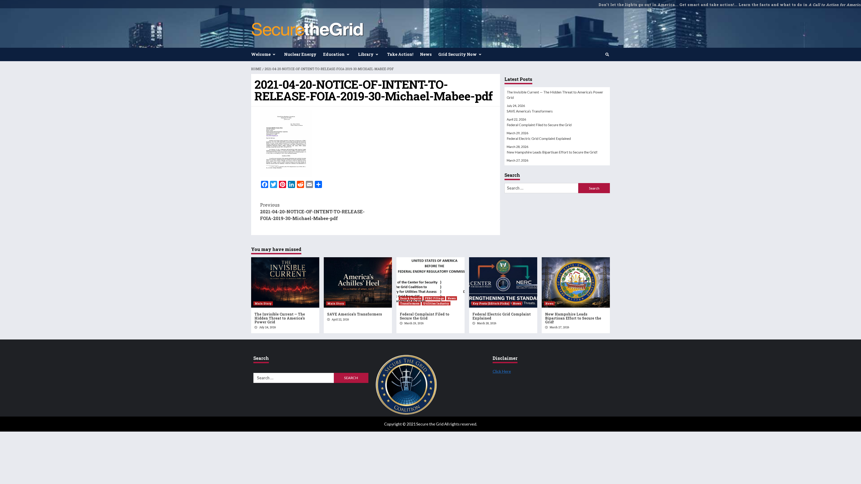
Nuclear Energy (300, 54)
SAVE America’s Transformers (530, 111)
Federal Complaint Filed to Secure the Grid (539, 125)
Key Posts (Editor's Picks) (491, 303)
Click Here (502, 371)
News (426, 54)
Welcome (261, 54)
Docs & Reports (410, 298)
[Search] (607, 54)
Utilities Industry (436, 303)
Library (366, 54)
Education (334, 54)
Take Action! (400, 54)
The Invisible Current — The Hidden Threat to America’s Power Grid (555, 94)
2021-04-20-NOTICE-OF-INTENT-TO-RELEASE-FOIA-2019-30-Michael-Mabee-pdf (312, 211)
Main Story (263, 303)
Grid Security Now (457, 54)
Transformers (409, 303)
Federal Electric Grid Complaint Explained (539, 138)
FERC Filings (434, 298)
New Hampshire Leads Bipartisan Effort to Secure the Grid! (552, 152)
